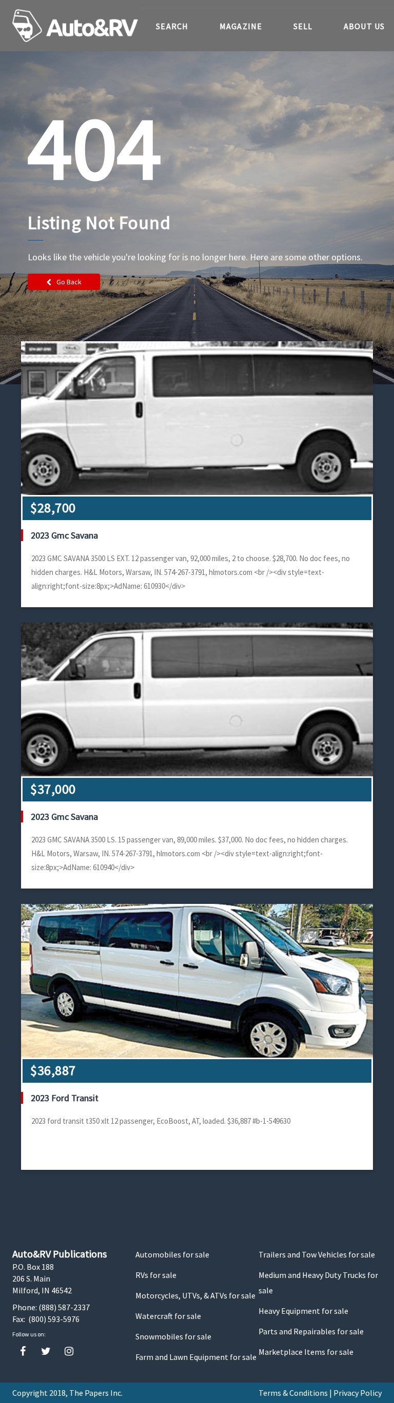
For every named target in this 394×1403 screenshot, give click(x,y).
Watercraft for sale (168, 1316)
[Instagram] (69, 1351)
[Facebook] (22, 1351)
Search (172, 26)
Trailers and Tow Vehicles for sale (317, 1254)
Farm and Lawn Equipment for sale (196, 1357)
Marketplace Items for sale (306, 1352)
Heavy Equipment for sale (303, 1311)
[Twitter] (45, 1351)
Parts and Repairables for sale (311, 1331)
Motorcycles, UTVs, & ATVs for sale (195, 1295)
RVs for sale (155, 1275)
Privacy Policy (357, 1393)
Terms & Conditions (293, 1393)
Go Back (69, 281)
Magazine (241, 26)
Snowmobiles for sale (173, 1336)
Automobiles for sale (172, 1254)
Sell (303, 26)
